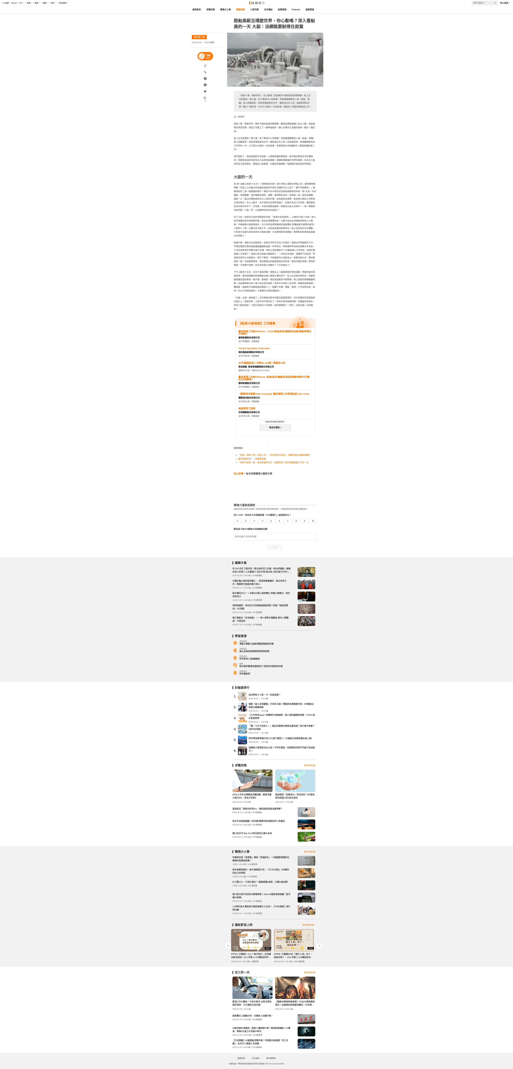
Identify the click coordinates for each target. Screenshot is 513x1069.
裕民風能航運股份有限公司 (251, 352)
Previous (228, 945)
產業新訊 (196, 9)
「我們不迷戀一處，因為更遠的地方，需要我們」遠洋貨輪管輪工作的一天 (273, 462)
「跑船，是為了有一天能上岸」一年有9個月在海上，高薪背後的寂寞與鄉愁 (274, 455)
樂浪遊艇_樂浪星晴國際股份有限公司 (256, 367)
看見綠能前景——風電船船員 (252, 459)
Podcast (296, 9)
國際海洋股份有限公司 (249, 398)
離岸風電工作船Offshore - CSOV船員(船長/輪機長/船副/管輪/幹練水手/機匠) (274, 332)
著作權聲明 (271, 1058)
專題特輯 (240, 9)
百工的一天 (199, 37)
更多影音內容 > (308, 925)
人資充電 (254, 9)
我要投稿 (241, 1058)
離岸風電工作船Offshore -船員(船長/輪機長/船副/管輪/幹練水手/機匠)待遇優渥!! (273, 378)
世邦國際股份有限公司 (249, 412)
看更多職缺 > (275, 427)
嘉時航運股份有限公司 (249, 337)
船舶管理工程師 (246, 408)
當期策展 (310, 9)
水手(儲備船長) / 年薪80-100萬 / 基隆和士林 (261, 363)
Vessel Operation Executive (254, 348)
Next (319, 945)
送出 (275, 547)
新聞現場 (282, 9)
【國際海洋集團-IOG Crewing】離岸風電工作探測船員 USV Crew (273, 394)
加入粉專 (238, 473)
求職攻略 (210, 9)
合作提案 (255, 1058)
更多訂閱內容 (309, 765)
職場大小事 (225, 9)
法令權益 (268, 9)
